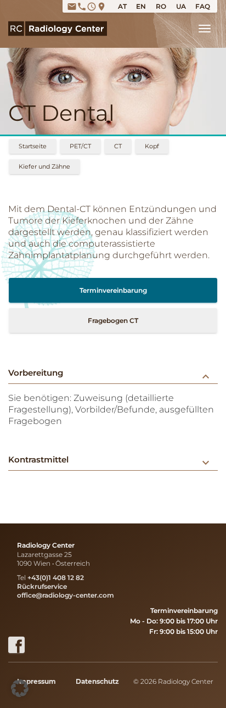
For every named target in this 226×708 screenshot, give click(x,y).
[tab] (113, 373)
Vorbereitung (110, 372)
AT (122, 6)
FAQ (202, 6)
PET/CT (80, 146)
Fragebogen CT (113, 320)
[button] (19, 688)
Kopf (152, 146)
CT (118, 146)
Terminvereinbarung (113, 290)
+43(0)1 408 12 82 (55, 577)
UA (181, 6)
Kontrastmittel (110, 459)
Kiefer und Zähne (44, 166)
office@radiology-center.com (65, 595)
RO (161, 6)
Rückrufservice (42, 586)
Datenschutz (97, 681)
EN (141, 6)
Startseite (33, 146)
